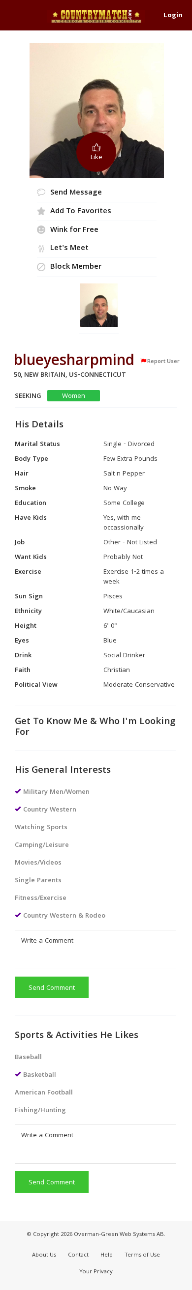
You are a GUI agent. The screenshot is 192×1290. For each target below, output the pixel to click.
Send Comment (52, 988)
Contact (78, 1255)
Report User (163, 361)
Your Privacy (96, 1272)
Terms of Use (142, 1255)
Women (73, 396)
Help (106, 1255)
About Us (44, 1255)
